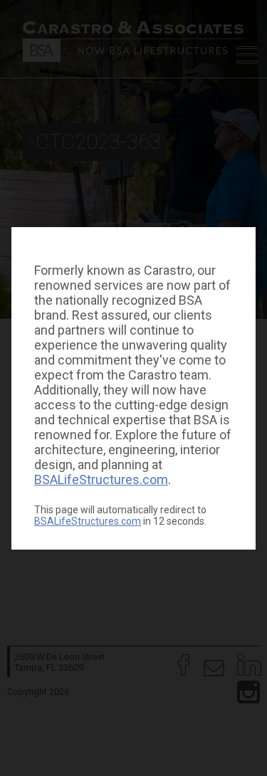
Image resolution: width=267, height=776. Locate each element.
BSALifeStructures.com (101, 479)
